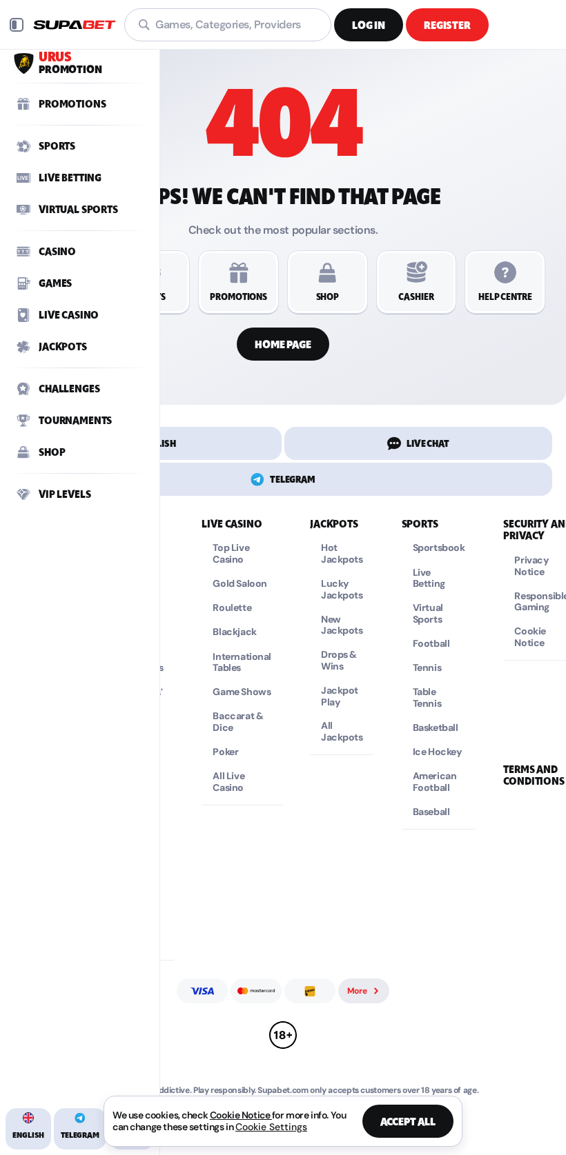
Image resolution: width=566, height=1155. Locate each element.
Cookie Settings (271, 1126)
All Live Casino (228, 782)
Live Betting (429, 578)
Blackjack (234, 632)
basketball (435, 728)
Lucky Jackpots (342, 589)
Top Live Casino (231, 553)
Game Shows (242, 692)
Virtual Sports (428, 613)
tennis (427, 668)
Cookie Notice (241, 1115)
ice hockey (437, 752)
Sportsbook (439, 548)
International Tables (242, 662)
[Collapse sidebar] (16, 25)
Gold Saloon (239, 584)
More (357, 990)
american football (435, 782)
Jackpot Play (339, 696)
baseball (431, 812)
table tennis (427, 698)
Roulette (232, 608)
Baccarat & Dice (238, 722)
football (431, 644)
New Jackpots (342, 625)
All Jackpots (342, 731)
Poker (225, 752)
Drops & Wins (339, 660)
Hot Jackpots (342, 553)
